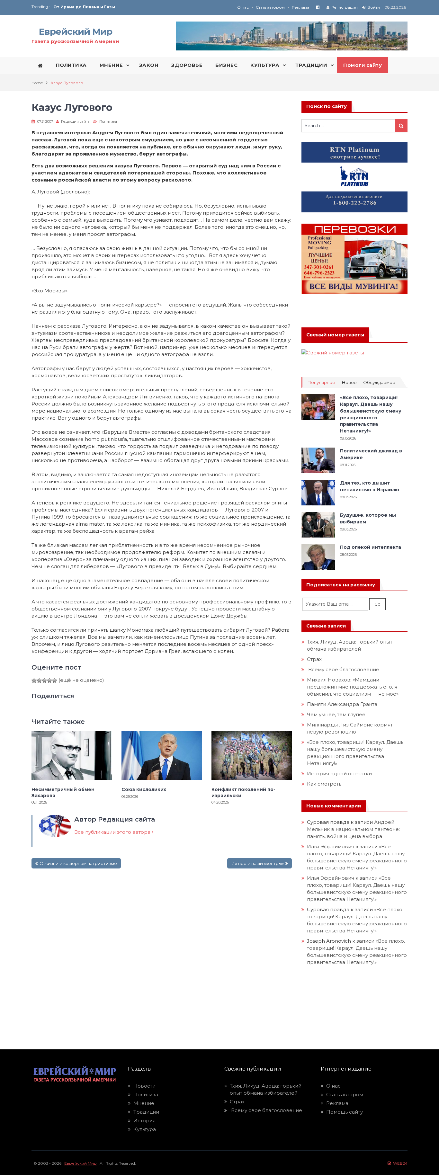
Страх (314, 659)
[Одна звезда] (34, 680)
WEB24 (399, 1163)
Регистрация (344, 7)
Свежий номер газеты (335, 335)
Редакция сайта (75, 121)
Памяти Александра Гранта (342, 704)
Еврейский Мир (75, 31)
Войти (373, 7)
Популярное (321, 382)
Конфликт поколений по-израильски (243, 792)
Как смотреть (325, 784)
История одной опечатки (339, 773)
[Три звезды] (44, 680)
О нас (243, 7)
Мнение (143, 1103)
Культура (144, 1129)
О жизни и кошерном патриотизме (78, 863)
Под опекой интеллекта (370, 547)
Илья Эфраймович (330, 846)
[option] (136, 10)
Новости (144, 1086)
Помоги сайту (362, 65)
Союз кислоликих (73, 10)
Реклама (300, 7)
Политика (108, 121)
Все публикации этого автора (113, 832)
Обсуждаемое (379, 382)
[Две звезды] (39, 680)
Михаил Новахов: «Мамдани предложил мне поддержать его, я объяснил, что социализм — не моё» (353, 687)
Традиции (146, 1112)
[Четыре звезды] (49, 680)
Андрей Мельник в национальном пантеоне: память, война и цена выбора (354, 829)
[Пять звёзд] (54, 680)
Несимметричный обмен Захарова (62, 792)
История (144, 1120)
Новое (349, 382)
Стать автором (270, 7)
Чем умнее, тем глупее (336, 714)
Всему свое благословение (343, 669)
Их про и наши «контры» (257, 863)
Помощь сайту (344, 1112)
